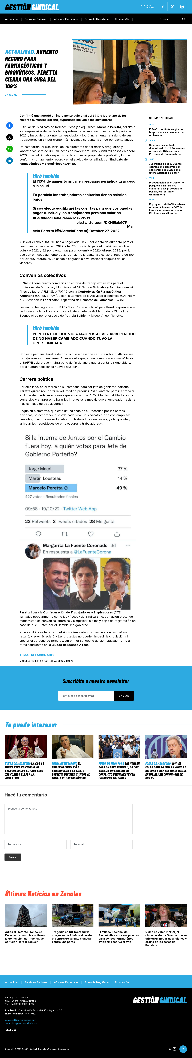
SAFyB (70, 661)
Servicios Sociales (36, 19)
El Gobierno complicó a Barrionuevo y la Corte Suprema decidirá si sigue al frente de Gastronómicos (71, 770)
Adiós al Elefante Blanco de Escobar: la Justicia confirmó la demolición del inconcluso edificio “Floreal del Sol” (25, 936)
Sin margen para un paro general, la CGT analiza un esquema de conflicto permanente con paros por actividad (119, 770)
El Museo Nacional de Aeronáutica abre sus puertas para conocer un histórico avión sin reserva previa (119, 936)
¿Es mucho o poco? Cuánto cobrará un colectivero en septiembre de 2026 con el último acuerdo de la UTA (165, 168)
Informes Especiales (66, 19)
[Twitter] (172, 6)
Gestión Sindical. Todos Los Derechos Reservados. (45, 1049)
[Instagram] (182, 6)
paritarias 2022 (53, 661)
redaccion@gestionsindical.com (21, 1023)
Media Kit (11, 1030)
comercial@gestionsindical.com (20, 1020)
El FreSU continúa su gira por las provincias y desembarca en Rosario (166, 132)
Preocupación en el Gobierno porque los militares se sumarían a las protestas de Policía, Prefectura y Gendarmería (166, 188)
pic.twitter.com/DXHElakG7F (101, 222)
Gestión (32, 7)
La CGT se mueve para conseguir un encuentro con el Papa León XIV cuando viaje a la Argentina (24, 770)
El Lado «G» (122, 19)
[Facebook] (162, 6)
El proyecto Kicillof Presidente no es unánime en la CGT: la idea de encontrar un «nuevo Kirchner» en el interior (167, 209)
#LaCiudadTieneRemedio (54, 218)
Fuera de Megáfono (97, 19)
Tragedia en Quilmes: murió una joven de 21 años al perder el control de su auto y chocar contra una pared (72, 936)
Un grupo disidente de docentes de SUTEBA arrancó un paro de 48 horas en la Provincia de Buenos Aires (167, 150)
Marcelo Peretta (30, 661)
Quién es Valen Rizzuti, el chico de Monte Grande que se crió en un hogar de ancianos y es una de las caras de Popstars (166, 938)
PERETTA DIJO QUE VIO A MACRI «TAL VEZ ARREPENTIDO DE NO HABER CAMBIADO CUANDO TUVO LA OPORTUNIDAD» (84, 338)
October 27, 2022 (104, 231)
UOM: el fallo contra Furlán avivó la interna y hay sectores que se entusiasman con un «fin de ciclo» (166, 770)
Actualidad (11, 19)
